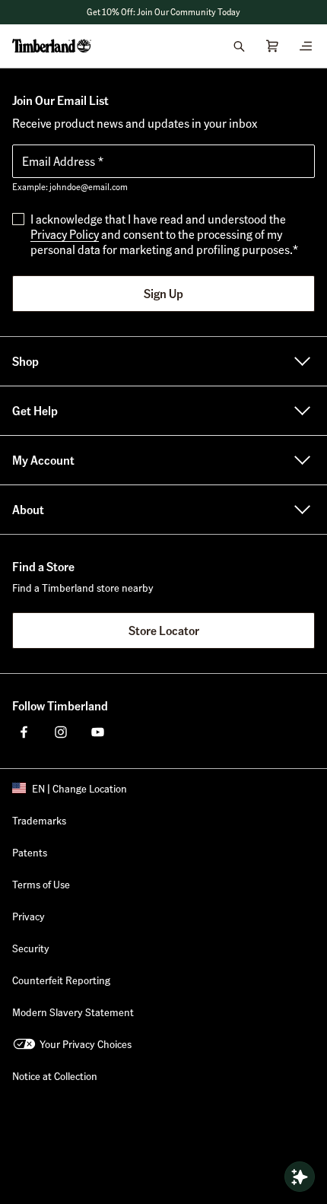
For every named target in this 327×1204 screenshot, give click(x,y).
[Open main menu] (305, 45)
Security (30, 948)
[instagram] (61, 732)
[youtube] (97, 732)
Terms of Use (41, 884)
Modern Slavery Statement (73, 1011)
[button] (163, 12)
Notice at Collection (54, 1075)
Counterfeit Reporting (61, 979)
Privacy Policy (64, 234)
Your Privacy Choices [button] (86, 1043)
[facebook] (24, 732)
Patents (29, 852)
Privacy (28, 916)
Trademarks (39, 820)
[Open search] (239, 45)
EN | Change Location (79, 788)
